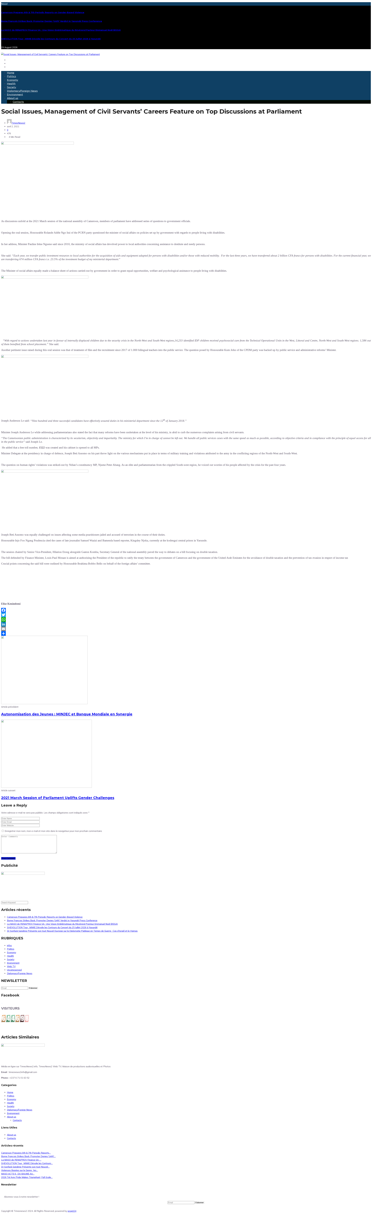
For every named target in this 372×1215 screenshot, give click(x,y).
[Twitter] (186, 615)
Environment (15, 94)
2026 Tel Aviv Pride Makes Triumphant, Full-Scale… (27, 1177)
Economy (12, 80)
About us (12, 98)
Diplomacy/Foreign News (22, 90)
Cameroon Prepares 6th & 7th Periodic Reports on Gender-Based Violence (42, 12)
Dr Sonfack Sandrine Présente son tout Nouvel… (25, 1166)
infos (9, 945)
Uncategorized (14, 970)
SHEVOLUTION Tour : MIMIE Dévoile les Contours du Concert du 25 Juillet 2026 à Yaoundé (51, 39)
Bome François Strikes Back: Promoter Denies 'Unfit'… (28, 1156)
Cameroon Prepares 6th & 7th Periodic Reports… (26, 1152)
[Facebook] (186, 610)
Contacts (18, 101)
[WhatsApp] (186, 619)
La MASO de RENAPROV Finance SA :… (21, 1159)
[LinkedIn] (186, 624)
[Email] (186, 628)
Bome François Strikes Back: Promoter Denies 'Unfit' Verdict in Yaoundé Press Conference (51, 21)
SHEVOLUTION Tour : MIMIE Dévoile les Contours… (27, 1163)
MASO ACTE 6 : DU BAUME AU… (17, 1173)
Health (11, 83)
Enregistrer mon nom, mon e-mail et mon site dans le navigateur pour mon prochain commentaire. (53, 831)
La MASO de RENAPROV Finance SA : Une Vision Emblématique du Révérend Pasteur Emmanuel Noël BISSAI (61, 30)
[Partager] (186, 633)
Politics (11, 76)
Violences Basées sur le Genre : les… (19, 1170)
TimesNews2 (18, 123)
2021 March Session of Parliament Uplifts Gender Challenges (57, 798)
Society (11, 87)
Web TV (11, 966)
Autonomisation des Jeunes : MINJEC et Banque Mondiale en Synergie (66, 714)
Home (10, 72)
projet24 (72, 1211)
